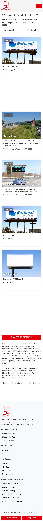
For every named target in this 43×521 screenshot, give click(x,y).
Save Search (11, 518)
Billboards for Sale (8, 434)
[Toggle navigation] (39, 6)
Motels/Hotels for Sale (10, 498)
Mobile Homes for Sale (10, 484)
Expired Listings (8, 441)
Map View (32, 518)
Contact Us (6, 463)
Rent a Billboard (7, 454)
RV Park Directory (8, 491)
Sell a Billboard (7, 450)
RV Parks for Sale (8, 487)
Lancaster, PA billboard (13, 279)
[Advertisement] (21, 311)
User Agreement (8, 474)
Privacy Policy (7, 470)
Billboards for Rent (8, 437)
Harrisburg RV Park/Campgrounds (14, 371)
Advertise (5, 467)
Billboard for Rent (10, 66)
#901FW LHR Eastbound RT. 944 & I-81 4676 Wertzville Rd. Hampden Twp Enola (20, 190)
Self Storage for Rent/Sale (11, 494)
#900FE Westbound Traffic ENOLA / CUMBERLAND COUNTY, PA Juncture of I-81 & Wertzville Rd (21, 143)
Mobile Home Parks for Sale (12, 501)
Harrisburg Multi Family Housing (26, 368)
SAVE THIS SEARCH (21, 337)
